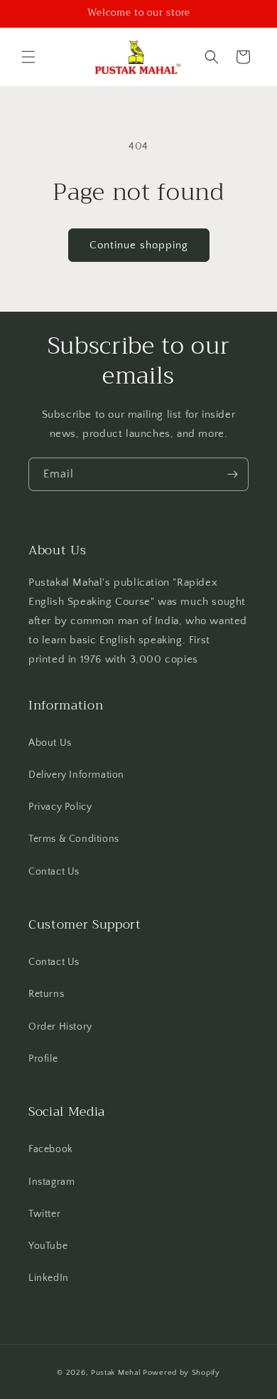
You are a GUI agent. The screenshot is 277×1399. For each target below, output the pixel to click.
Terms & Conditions (73, 839)
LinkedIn (48, 1278)
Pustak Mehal (116, 1372)
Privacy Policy (60, 807)
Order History (60, 1027)
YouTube (47, 1246)
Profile (43, 1059)
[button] (28, 57)
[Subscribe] (232, 474)
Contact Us (54, 871)
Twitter (44, 1214)
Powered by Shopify (181, 1372)
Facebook (50, 1149)
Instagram (51, 1182)
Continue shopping (138, 245)
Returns (46, 994)
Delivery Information (76, 775)
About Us (50, 743)
